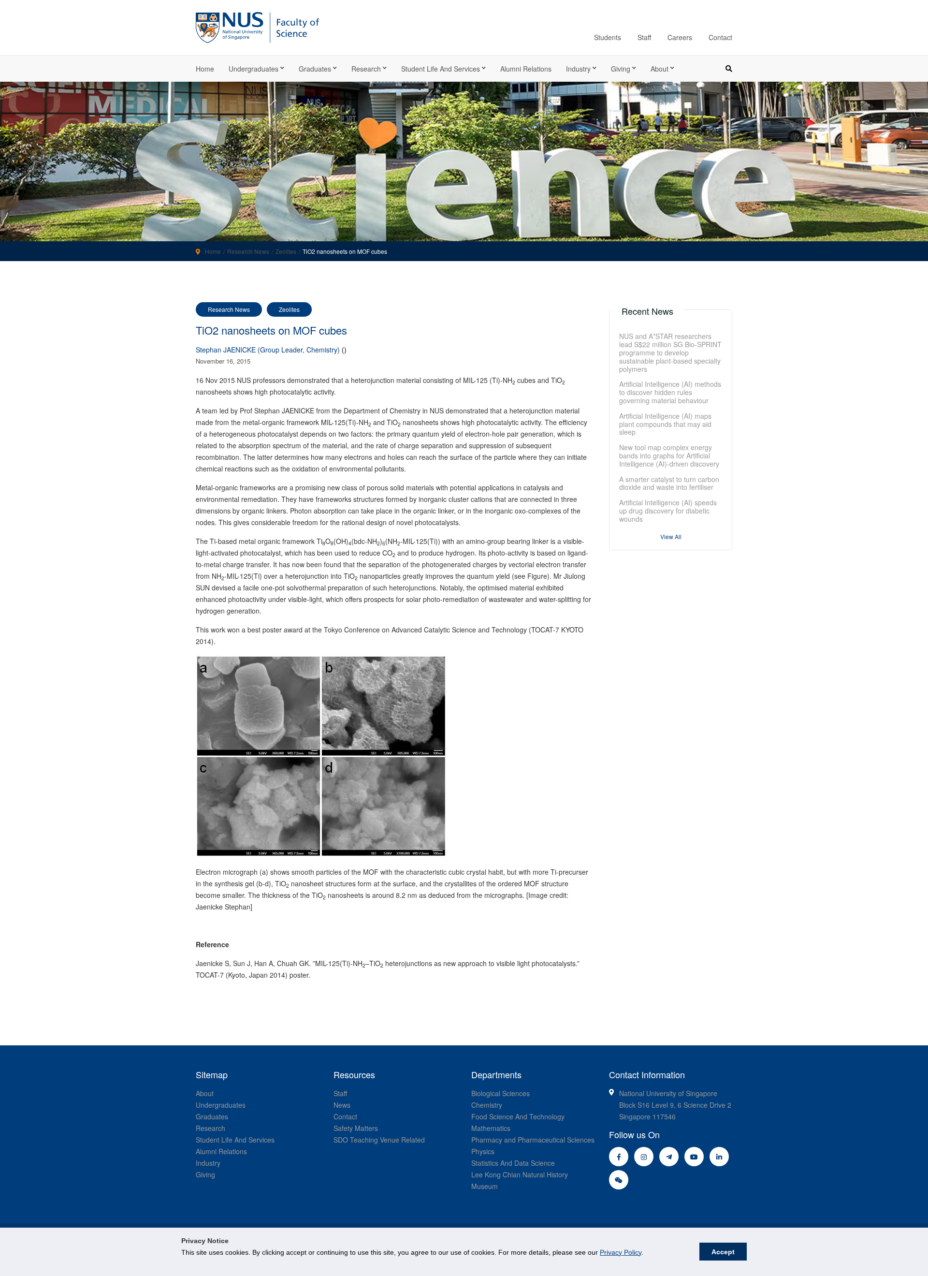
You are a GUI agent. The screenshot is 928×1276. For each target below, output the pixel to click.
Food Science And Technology (518, 1116)
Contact (720, 37)
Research (366, 68)
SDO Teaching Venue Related (379, 1139)
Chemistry (486, 1105)
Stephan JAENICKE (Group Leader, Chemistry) (268, 349)
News (342, 1105)
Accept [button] (723, 1252)
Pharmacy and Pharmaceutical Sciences (532, 1139)
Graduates (315, 68)
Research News (248, 251)
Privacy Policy (620, 1252)
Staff (644, 37)
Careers (679, 37)
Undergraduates (253, 68)
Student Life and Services (440, 68)
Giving (620, 68)
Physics (482, 1151)
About (659, 68)
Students (607, 37)
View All (671, 536)
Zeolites (286, 251)
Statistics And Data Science (513, 1163)
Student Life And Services (235, 1139)
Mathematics (490, 1128)
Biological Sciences (500, 1093)
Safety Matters (356, 1128)
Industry (578, 68)
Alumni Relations (525, 68)
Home (205, 68)
